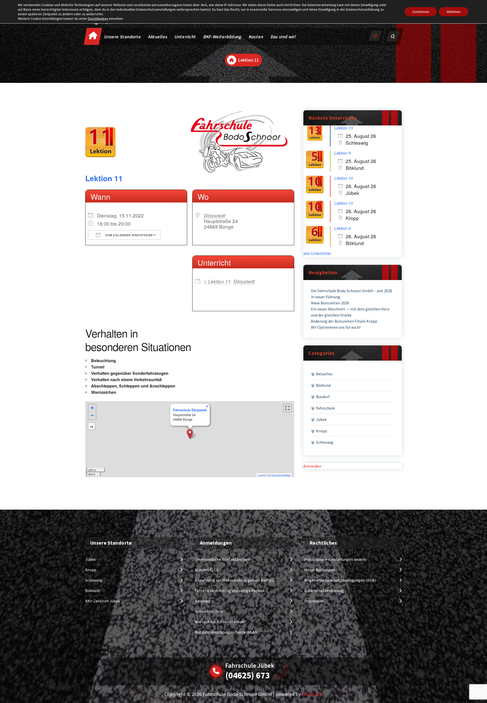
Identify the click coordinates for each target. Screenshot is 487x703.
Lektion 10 (343, 178)
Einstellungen (98, 18)
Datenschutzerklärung (324, 590)
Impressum (314, 600)
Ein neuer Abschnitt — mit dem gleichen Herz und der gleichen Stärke (350, 312)
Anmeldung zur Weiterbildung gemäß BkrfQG (234, 580)
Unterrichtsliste (209, 611)
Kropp (321, 430)
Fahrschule (325, 408)
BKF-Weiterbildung (222, 37)
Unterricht (185, 37)
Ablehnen (453, 11)
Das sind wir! (283, 37)
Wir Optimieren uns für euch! (335, 327)
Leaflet (261, 475)
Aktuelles (158, 37)
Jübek (321, 419)
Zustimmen (420, 11)
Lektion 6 (342, 228)
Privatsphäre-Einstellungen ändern (335, 559)
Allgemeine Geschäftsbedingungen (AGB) (340, 580)
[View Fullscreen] (287, 408)
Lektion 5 (342, 153)
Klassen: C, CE (207, 569)
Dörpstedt (214, 215)
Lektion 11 (104, 178)
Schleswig (324, 442)
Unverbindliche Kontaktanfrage (222, 559)
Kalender (203, 600)
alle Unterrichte (317, 253)
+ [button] (92, 408)
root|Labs (312, 694)
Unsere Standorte (123, 37)
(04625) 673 (247, 675)
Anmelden (312, 466)
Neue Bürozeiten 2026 (330, 302)
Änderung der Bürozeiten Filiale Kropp (344, 321)
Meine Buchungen (319, 569)
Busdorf (323, 396)
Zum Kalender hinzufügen (128, 235)
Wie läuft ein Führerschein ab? (220, 621)
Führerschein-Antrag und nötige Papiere (230, 590)
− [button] (92, 415)
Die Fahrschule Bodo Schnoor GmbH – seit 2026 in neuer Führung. (351, 293)
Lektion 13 (343, 128)
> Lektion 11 (217, 281)
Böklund (323, 385)
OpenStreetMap (280, 475)
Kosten (256, 37)
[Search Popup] (393, 36)
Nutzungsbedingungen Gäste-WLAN (226, 632)
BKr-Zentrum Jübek (102, 600)
